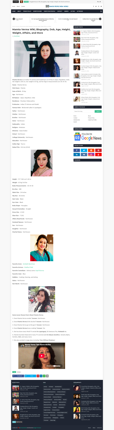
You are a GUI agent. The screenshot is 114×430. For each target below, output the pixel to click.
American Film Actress (48, 394)
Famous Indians (55, 410)
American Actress (56, 389)
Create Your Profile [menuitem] (49, 11)
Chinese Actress (47, 407)
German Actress (47, 417)
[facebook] (93, 6)
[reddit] (91, 150)
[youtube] (98, 154)
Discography (61, 407)
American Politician (57, 397)
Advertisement (58, 386)
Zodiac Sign (52, 420)
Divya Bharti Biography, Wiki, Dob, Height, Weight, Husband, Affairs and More (91, 388)
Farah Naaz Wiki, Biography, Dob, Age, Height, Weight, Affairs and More (91, 395)
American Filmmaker (60, 394)
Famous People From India (49, 412)
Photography (55, 417)
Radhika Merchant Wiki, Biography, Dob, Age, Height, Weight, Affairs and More (91, 90)
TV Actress (46, 420)
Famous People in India (62, 412)
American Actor (47, 389)
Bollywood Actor (62, 402)
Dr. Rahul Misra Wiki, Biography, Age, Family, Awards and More (91, 45)
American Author (66, 389)
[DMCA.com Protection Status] (17, 422)
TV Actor (62, 417)
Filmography (60, 415)
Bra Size (55, 404)
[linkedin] (77, 154)
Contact (23, 6)
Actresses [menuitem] (80, 11)
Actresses (51, 386)
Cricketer (54, 407)
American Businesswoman (49, 391)
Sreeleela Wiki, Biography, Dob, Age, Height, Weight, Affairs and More (91, 402)
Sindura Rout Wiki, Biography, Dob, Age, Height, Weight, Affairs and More (91, 83)
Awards (75, 122)
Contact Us (99, 427)
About (18, 6)
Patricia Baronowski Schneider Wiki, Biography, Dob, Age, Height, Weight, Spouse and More (91, 76)
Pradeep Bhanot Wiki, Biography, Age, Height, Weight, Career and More (90, 52)
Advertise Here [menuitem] (37, 11)
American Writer (57, 399)
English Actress (47, 410)
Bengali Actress (47, 402)
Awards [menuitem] (66, 11)
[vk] (84, 154)
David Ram (17, 36)
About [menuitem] (19, 11)
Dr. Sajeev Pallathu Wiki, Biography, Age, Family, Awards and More (90, 31)
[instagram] (98, 6)
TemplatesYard (23, 427)
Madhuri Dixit (28, 267)
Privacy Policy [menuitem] (27, 11)
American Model (47, 397)
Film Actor (46, 415)
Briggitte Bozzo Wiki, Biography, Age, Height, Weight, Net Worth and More (91, 60)
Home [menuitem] (13, 11)
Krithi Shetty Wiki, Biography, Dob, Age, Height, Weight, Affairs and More (91, 408)
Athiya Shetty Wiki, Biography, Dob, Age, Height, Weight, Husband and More (90, 99)
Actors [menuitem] (73, 11)
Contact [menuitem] (59, 11)
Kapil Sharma (40, 270)
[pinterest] (101, 6)
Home (13, 6)
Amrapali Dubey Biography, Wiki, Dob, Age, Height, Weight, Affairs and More (91, 416)
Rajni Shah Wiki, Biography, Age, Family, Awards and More (89, 38)
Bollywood (54, 402)
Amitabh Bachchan (29, 264)
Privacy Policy (91, 118)
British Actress (62, 404)
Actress (17, 26)
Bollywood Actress (47, 404)
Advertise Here (77, 120)
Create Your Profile (92, 120)
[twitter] (96, 6)
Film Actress (52, 415)
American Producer (48, 399)
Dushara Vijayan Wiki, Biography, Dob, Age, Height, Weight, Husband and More (50, 2)
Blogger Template (37, 427)
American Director (61, 391)
